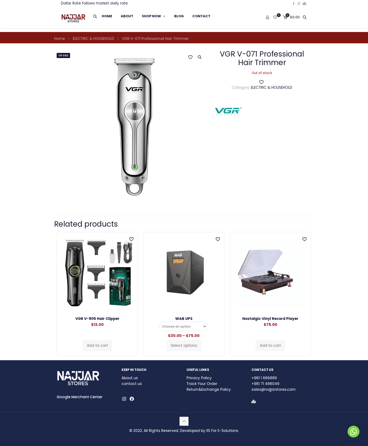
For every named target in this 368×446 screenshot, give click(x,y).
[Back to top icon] (184, 421)
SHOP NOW (151, 16)
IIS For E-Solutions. (222, 430)
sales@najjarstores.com (274, 389)
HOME (107, 16)
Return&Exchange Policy (209, 389)
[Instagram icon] (298, 3)
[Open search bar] (95, 16)
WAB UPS (184, 318)
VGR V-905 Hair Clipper (97, 318)
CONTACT (201, 16)
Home (59, 38)
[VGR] (228, 112)
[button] (200, 57)
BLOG (179, 16)
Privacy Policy (199, 377)
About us (130, 377)
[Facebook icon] (293, 3)
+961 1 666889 (264, 377)
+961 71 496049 (265, 383)
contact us (132, 383)
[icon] (304, 3)
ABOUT (127, 16)
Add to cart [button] (97, 345)
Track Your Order (202, 383)
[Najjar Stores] (73, 17)
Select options (184, 345)
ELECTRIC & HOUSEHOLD (93, 38)
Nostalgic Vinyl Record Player (270, 318)
